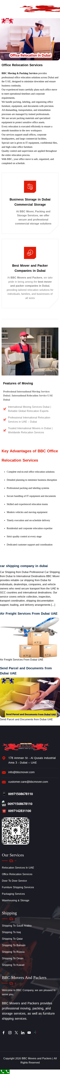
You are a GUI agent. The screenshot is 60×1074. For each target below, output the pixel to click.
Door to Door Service (14, 880)
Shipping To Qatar (12, 938)
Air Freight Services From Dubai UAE (28, 613)
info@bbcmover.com (21, 772)
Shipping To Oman (12, 958)
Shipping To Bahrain (13, 945)
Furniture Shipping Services (18, 887)
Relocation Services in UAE (18, 867)
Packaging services (13, 893)
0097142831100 (16, 811)
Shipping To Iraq (11, 932)
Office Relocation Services (17, 874)
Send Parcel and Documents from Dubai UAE (26, 670)
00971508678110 (17, 794)
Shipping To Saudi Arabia (17, 925)
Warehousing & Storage (15, 900)
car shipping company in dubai (24, 566)
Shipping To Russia (13, 951)
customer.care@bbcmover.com (28, 781)
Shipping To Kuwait (13, 964)
